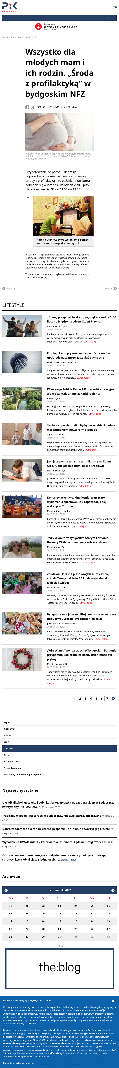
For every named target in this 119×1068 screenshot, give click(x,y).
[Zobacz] (59, 968)
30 (10, 906)
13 (108, 913)
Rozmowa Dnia (12, 761)
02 (43, 906)
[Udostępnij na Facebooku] (28, 107)
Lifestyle (8, 748)
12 (92, 913)
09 (43, 913)
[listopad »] (113, 890)
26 (92, 929)
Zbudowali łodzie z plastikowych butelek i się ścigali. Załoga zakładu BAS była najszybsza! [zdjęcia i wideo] (78, 578)
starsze (11, 288)
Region (7, 722)
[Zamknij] (113, 1001)
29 (26, 936)
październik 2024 (59, 890)
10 (59, 913)
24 (59, 929)
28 (10, 936)
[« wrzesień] (6, 890)
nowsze (108, 288)
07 (10, 913)
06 (108, 906)
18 (75, 921)
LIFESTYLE (30, 37)
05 (92, 906)
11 (75, 913)
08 (26, 913)
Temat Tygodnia (12, 768)
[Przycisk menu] (115, 6)
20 (108, 921)
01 (26, 906)
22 (26, 929)
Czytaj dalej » (90, 341)
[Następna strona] (113, 698)
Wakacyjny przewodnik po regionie (22, 774)
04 (75, 906)
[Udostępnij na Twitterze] (34, 107)
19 (92, 921)
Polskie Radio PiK (11, 37)
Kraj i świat (9, 728)
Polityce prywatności (28, 1023)
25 (75, 929)
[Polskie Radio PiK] (9, 7)
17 (59, 921)
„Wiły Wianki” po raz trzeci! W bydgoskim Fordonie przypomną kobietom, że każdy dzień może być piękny (81, 655)
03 (59, 906)
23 (43, 929)
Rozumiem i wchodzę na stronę (19, 1063)
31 (59, 936)
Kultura (7, 735)
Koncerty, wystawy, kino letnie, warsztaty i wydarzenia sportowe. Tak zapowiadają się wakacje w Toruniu (76, 502)
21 (10, 929)
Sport (6, 741)
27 (108, 929)
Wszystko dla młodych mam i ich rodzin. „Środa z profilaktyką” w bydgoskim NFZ (59, 72)
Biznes (7, 755)
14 (10, 921)
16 (43, 921)
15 (26, 921)
